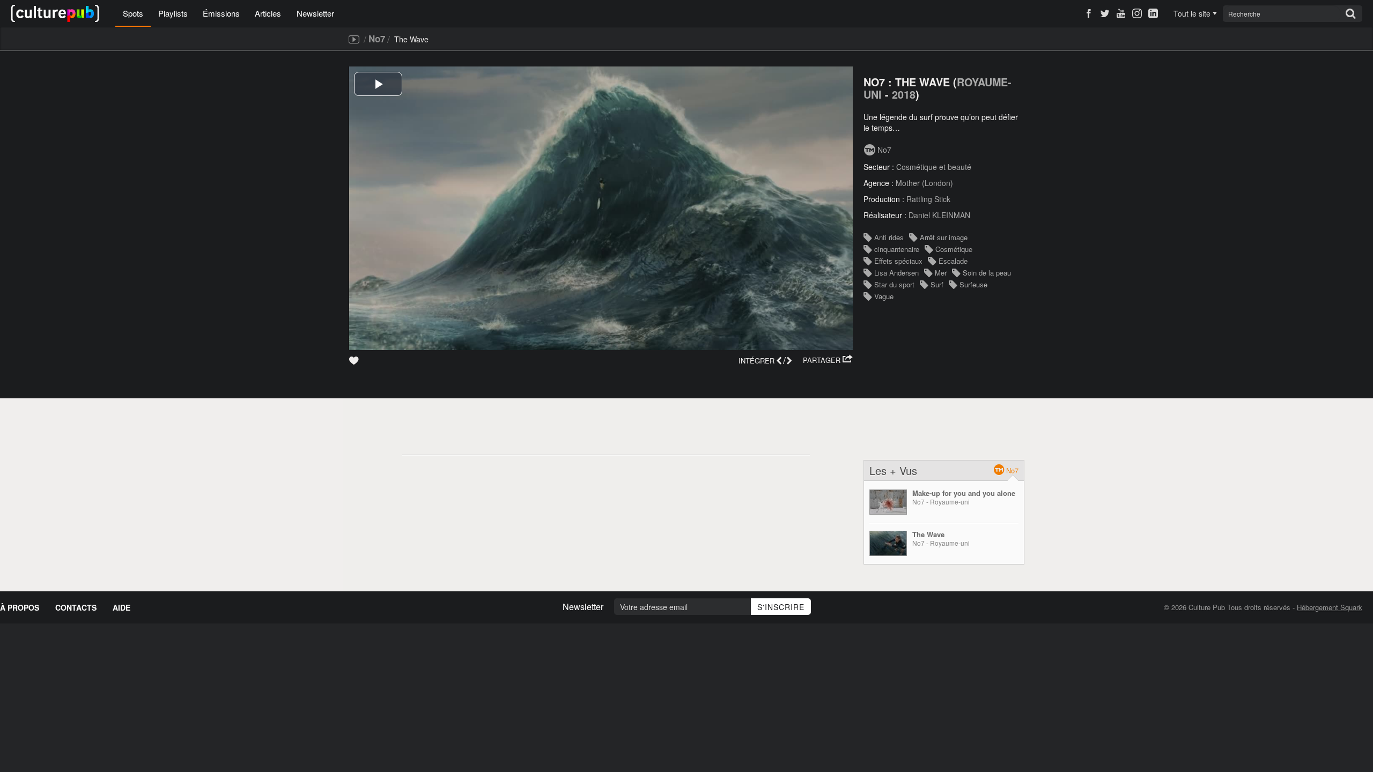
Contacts (76, 607)
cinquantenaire (896, 249)
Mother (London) (924, 182)
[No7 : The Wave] (888, 543)
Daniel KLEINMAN (939, 215)
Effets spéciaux (898, 261)
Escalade (953, 261)
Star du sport (894, 284)
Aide (121, 607)
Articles (268, 13)
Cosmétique (953, 249)
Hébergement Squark (1329, 607)
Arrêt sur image (944, 237)
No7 (376, 38)
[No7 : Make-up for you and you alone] (888, 502)
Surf (937, 284)
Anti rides (889, 237)
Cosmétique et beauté (933, 166)
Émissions (221, 13)
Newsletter (315, 13)
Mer (941, 273)
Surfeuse (973, 284)
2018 (904, 94)
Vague (884, 296)
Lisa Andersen (896, 273)
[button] (828, 360)
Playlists (173, 13)
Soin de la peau (987, 273)
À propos (19, 607)
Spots (133, 13)
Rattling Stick (928, 199)
